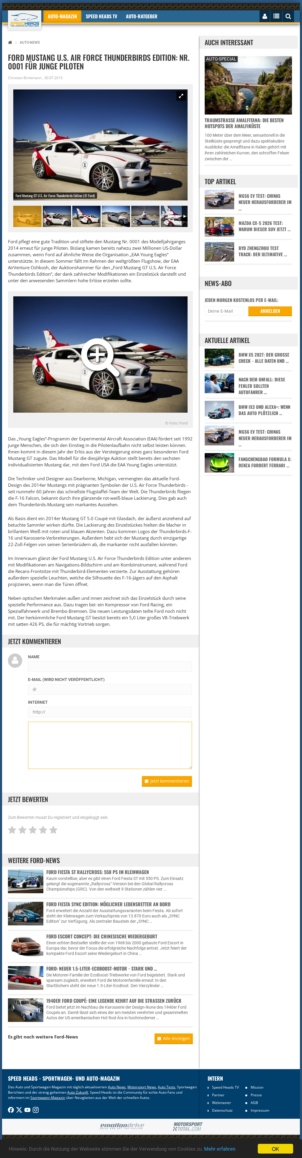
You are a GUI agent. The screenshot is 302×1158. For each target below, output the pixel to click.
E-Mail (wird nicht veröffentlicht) (66, 679)
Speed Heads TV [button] (101, 16)
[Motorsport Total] (187, 1127)
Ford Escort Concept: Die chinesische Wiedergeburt (101, 936)
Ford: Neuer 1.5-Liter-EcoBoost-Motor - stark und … (101, 968)
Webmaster (221, 1102)
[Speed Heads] (24, 20)
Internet (38, 702)
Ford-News (66, 1037)
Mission (257, 1087)
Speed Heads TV (225, 1087)
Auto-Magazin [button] (62, 16)
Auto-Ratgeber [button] (141, 16)
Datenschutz (222, 1110)
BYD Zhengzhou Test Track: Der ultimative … (263, 251)
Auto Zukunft (77, 1092)
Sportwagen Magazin (47, 1097)
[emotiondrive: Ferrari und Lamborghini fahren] (122, 1126)
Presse (256, 1094)
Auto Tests (166, 1087)
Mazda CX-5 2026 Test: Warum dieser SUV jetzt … (264, 226)
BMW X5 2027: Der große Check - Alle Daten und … (264, 358)
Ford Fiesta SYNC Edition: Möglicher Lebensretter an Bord (108, 904)
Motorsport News (141, 1087)
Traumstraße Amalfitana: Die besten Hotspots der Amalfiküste (244, 123)
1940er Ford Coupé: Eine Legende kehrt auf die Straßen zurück (113, 1000)
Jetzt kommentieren (169, 781)
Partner (218, 1094)
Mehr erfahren (219, 1149)
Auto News (117, 1087)
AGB (254, 1102)
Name (34, 656)
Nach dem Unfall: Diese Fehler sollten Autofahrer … (262, 385)
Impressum (260, 1110)
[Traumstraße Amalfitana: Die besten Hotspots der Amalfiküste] (248, 84)
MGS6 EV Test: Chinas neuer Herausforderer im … (265, 202)
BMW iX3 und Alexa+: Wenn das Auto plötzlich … (264, 410)
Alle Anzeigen (176, 1038)
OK (275, 1148)
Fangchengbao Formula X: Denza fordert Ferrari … (265, 462)
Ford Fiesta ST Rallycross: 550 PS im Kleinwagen (97, 872)
